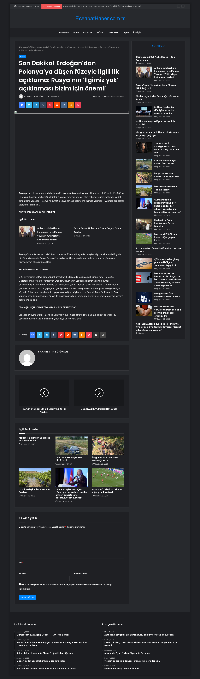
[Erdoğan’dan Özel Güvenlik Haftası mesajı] (144, 297)
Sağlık (99, 32)
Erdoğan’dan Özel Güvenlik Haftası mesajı (167, 295)
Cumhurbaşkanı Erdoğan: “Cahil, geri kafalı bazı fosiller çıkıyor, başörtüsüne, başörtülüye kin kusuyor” (71, 493)
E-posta (23, 573)
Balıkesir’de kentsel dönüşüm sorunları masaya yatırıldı (164, 110)
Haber (76, 32)
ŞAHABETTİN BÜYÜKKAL (35, 96)
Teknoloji (112, 32)
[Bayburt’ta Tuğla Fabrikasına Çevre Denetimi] (144, 224)
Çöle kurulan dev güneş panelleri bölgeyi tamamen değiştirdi (166, 262)
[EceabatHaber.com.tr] (100, 18)
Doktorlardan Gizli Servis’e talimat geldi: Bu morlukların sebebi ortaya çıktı (167, 311)
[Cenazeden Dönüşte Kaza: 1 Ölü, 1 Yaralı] (71, 446)
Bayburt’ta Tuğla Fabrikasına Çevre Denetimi (164, 223)
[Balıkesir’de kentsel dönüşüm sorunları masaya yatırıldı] (144, 111)
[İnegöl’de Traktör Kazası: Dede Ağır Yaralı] (108, 446)
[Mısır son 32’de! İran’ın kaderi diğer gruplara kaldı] (108, 477)
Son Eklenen (158, 46)
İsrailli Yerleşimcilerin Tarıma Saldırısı (34, 491)
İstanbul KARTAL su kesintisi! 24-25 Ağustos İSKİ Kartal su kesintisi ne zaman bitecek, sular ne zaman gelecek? (167, 279)
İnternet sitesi (80, 573)
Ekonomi (87, 32)
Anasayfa (64, 32)
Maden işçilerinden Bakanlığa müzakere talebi (34, 439)
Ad (21, 562)
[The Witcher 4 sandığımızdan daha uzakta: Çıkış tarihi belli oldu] (144, 147)
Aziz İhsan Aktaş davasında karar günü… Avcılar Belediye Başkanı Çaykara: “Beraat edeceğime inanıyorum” (158, 326)
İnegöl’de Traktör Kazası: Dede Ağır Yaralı (105, 459)
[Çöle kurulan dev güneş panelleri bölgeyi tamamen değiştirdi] (144, 263)
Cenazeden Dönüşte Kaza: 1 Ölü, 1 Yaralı (70, 459)
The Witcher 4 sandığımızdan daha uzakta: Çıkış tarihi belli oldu (166, 148)
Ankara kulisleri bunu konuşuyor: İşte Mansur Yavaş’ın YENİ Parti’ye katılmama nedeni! (166, 73)
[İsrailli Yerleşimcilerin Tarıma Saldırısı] (35, 477)
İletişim (137, 32)
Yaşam (125, 32)
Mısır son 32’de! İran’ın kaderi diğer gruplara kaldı (107, 491)
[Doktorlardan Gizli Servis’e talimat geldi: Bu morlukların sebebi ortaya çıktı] (144, 310)
